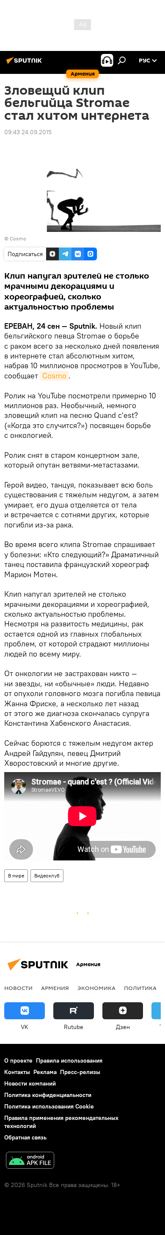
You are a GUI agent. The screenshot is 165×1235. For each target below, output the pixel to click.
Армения (55, 988)
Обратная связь (25, 1137)
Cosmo (18, 238)
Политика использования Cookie (49, 1106)
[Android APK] (30, 1161)
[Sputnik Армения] (25, 64)
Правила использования (69, 1060)
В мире (16, 875)
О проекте (18, 1060)
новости (18, 988)
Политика (140, 988)
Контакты (17, 1072)
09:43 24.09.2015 (28, 132)
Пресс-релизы (80, 1072)
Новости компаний (30, 1083)
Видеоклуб (47, 875)
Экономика (96, 988)
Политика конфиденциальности (47, 1095)
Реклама (45, 1072)
